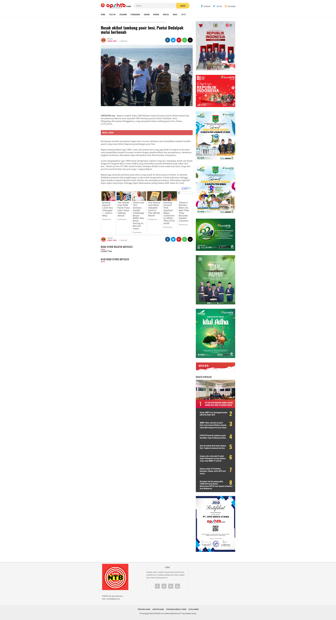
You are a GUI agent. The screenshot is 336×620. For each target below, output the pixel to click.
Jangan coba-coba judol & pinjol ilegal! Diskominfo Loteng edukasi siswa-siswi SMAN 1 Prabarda (213, 458)
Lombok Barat (151, 575)
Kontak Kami (158, 609)
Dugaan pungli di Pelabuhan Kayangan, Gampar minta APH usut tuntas (213, 471)
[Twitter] (170, 586)
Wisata (166, 14)
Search (182, 5)
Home (103, 14)
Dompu (167, 575)
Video (175, 14)
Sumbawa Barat (161, 577)
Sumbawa (161, 575)
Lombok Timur (112, 41)
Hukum (146, 14)
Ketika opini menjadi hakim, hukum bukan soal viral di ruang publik (219, 403)
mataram (173, 572)
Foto (183, 14)
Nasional (180, 572)
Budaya (156, 14)
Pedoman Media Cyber (176, 609)
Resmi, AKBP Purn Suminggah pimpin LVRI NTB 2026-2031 (213, 413)
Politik (112, 14)
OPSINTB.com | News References (165, 613)
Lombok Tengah (163, 572)
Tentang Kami (144, 609)
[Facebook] (157, 586)
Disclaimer (193, 609)
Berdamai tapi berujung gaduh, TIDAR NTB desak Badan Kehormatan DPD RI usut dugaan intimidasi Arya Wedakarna (216, 485)
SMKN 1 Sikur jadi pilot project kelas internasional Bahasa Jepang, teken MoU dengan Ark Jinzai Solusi (213, 425)
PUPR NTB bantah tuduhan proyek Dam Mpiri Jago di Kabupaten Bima (213, 436)
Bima (153, 577)
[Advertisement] (210, 580)
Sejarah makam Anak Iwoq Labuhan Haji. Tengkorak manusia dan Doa (213, 446)
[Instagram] (164, 586)
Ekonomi (123, 14)
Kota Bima (174, 575)
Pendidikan (135, 14)
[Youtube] (177, 586)
